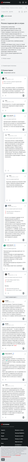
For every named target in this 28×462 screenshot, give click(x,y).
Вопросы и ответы (14, 7)
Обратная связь (18, 441)
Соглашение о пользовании (18, 445)
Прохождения (4, 439)
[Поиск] (20, 2)
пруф (15, 345)
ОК (3, 459)
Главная (3, 7)
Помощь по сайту (19, 439)
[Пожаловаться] (19, 12)
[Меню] (26, 2)
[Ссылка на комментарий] (25, 78)
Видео (2, 436)
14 (26, 11)
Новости (3, 430)
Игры (2, 443)
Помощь (7, 7)
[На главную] (5, 2)
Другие (20, 7)
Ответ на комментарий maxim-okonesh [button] (13, 138)
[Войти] (23, 2)
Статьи (2, 433)
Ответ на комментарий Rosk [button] (10, 119)
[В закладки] (22, 12)
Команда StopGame (19, 433)
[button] (3, 95)
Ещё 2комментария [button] (11, 297)
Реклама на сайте (19, 436)
